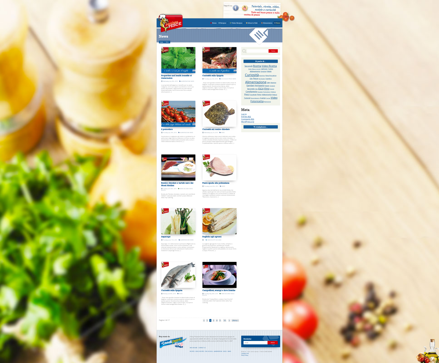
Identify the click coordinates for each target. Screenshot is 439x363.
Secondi (186, 188)
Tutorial (247, 98)
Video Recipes (237, 23)
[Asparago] (178, 221)
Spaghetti (253, 95)
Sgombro (268, 79)
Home (214, 23)
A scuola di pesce (226, 79)
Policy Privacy (244, 355)
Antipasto (259, 85)
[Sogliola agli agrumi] (219, 221)
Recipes (223, 23)
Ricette (213, 240)
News (278, 23)
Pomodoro (266, 92)
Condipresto (251, 91)
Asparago (165, 236)
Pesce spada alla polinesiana (215, 183)
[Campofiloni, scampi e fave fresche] (219, 275)
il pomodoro (167, 129)
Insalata (260, 92)
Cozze (272, 89)
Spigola (263, 71)
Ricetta (257, 66)
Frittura (274, 95)
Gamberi (250, 85)
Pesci (247, 94)
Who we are (194, 347)
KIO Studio (262, 79)
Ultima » (235, 320)
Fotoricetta (257, 101)
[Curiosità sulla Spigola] (219, 60)
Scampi (263, 98)
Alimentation (267, 23)
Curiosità (252, 75)
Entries (246, 116)
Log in (244, 114)
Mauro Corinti (256, 69)
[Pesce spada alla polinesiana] (219, 167)
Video (274, 97)
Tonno (270, 69)
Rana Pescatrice (271, 76)
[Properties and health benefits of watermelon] (178, 60)
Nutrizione (267, 101)
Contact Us (202, 347)
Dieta (250, 69)
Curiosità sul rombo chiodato (216, 129)
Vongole (272, 86)
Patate (269, 71)
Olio (251, 78)
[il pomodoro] (178, 114)
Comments (247, 119)
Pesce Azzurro (255, 98)
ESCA (261, 88)
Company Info (245, 353)
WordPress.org (247, 121)
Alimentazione (185, 81)
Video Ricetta (269, 66)
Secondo (251, 88)
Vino (266, 88)
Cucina (268, 98)
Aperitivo (262, 75)
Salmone (264, 69)
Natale (267, 86)
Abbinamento (255, 71)
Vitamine (273, 83)
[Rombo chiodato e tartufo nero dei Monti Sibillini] (178, 167)
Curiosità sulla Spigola (213, 75)
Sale (268, 82)
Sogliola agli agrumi (211, 236)
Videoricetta (267, 94)
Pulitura (273, 92)
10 (225, 320)
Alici (256, 89)
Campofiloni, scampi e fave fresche (218, 290)
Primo (259, 94)
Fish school (209, 351)
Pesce (255, 78)
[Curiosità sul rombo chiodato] (219, 114)
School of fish (252, 23)
